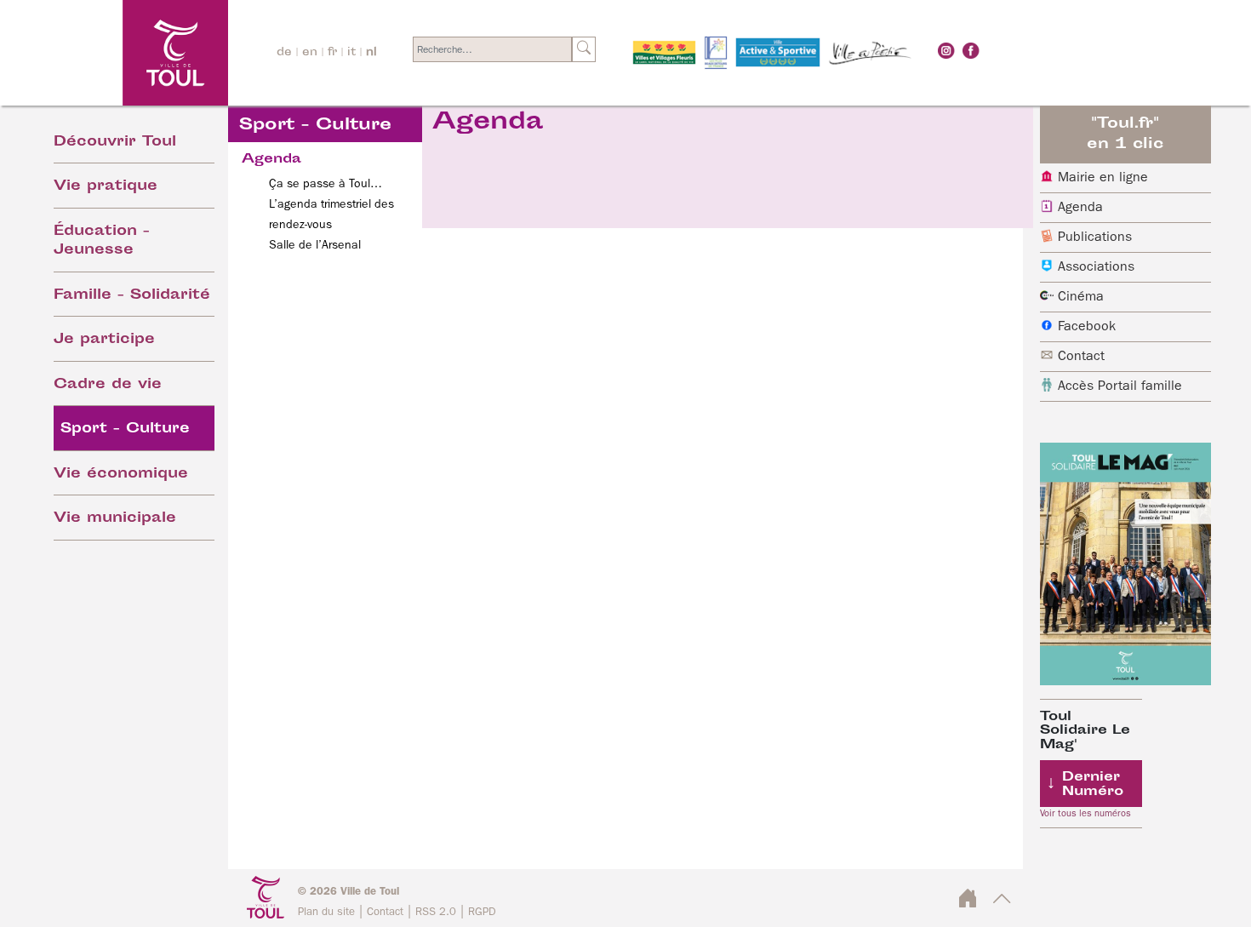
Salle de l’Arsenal (315, 245)
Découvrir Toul (115, 142)
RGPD (482, 912)
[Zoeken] (584, 49)
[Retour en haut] (1002, 903)
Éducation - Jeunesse (102, 241)
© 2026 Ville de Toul (348, 891)
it (351, 52)
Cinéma (1081, 297)
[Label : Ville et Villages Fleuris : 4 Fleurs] (664, 53)
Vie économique (121, 474)
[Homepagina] (129, 52)
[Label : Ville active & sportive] (777, 53)
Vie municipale (115, 518)
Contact (1081, 357)
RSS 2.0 (435, 912)
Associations (1096, 267)
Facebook (1087, 327)
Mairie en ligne (1103, 178)
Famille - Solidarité (132, 295)
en (309, 52)
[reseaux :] (946, 50)
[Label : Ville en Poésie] (870, 53)
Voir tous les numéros (1085, 814)
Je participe (104, 340)
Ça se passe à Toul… (325, 184)
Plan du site (326, 912)
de (284, 52)
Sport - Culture (125, 429)
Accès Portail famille (1120, 386)
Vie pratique (105, 186)
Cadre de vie (108, 385)
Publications (1095, 237)
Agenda (1080, 208)
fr (332, 52)
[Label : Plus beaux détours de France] (716, 53)
